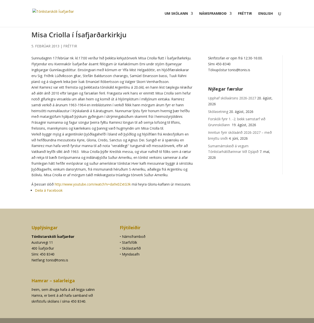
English (265, 14)
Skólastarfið (131, 248)
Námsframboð (213, 14)
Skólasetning (218, 111)
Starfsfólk (129, 242)
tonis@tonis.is (57, 260)
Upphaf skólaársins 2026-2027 (232, 98)
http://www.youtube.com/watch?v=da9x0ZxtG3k (93, 184)
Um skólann (176, 14)
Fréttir (245, 14)
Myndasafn (131, 254)
